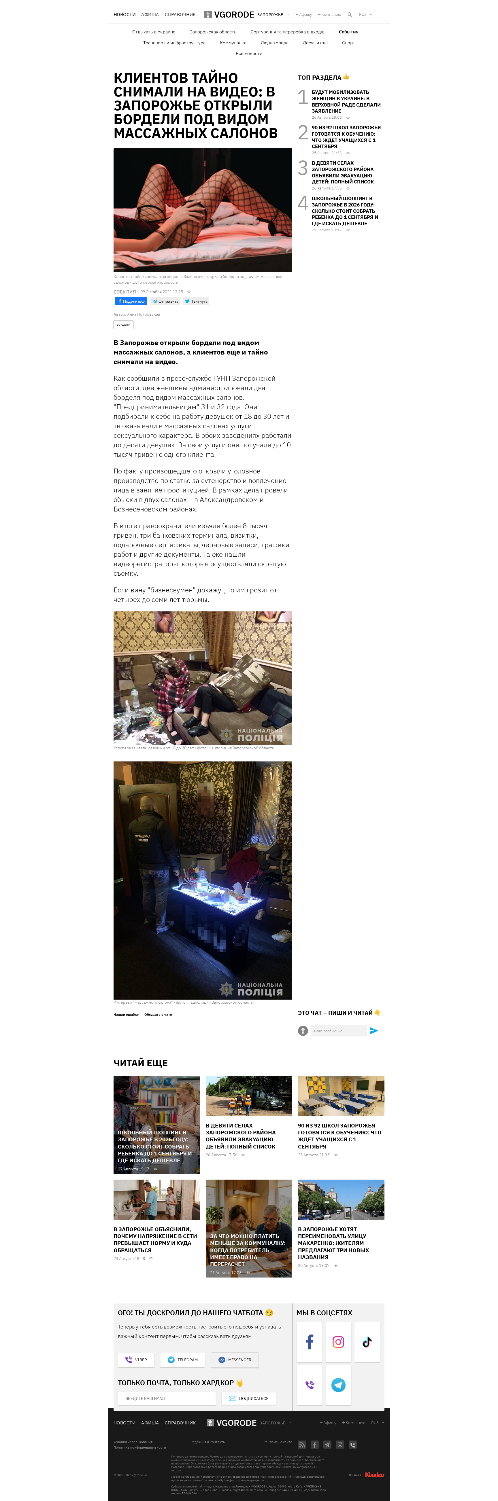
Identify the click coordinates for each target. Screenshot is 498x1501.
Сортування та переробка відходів (288, 32)
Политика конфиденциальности (140, 1447)
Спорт (348, 43)
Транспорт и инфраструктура (174, 43)
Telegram (188, 1359)
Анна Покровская (143, 314)
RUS (363, 14)
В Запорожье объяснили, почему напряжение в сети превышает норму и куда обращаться (155, 1240)
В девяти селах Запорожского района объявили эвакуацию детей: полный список (343, 172)
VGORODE (236, 1422)
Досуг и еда (315, 43)
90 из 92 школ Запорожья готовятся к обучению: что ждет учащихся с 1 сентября (346, 136)
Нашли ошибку (126, 1014)
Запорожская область (213, 32)
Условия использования (133, 1442)
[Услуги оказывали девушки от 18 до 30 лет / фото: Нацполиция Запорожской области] (203, 678)
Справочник (180, 14)
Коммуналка (233, 43)
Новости (124, 14)
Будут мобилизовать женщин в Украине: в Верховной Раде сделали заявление (346, 101)
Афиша (150, 14)
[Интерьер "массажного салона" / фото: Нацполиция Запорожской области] (203, 880)
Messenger (239, 1359)
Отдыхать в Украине (154, 32)
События (349, 32)
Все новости (249, 53)
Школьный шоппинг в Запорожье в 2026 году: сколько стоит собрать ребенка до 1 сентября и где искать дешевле (345, 211)
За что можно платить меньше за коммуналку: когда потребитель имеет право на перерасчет (248, 1250)
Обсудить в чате (158, 1014)
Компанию (331, 14)
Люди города (274, 43)
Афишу (305, 14)
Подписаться (254, 1398)
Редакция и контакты (208, 1442)
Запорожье (273, 1423)
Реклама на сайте (278, 1442)
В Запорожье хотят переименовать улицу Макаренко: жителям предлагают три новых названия (333, 1243)
